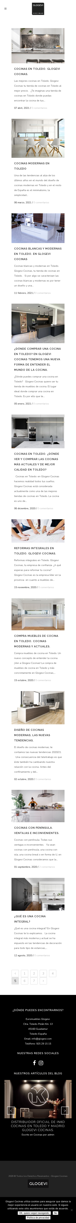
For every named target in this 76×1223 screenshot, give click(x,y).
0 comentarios (39, 108)
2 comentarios (47, 867)
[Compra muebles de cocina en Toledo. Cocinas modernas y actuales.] (38, 614)
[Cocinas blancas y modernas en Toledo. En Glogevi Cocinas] (38, 228)
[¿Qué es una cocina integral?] (38, 894)
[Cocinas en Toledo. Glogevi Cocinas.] (38, 45)
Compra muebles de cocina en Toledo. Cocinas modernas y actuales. (36, 641)
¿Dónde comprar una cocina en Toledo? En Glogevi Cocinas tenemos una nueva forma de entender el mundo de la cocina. (37, 359)
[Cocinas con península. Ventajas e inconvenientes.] (38, 806)
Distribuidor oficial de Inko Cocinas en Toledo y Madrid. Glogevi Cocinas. (38, 1126)
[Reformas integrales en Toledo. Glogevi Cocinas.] (38, 531)
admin (51, 1134)
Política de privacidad (38, 1217)
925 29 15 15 (43, 1043)
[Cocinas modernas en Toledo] (38, 138)
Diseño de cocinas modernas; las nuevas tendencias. (32, 735)
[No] (71, 1210)
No (55, 1213)
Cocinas (38, 1134)
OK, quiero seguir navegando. (34, 1213)
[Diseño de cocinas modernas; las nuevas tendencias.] (38, 707)
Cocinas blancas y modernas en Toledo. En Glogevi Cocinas (38, 254)
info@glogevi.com (42, 1038)
